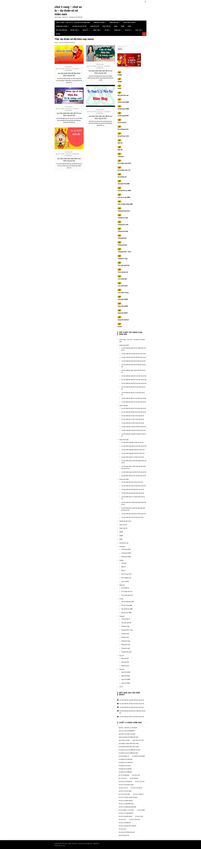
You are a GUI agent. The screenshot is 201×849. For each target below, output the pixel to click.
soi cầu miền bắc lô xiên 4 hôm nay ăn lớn (132, 423)
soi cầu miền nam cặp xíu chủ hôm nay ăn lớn (133, 486)
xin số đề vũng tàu (124, 835)
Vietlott (85, 30)
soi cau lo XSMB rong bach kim (127, 807)
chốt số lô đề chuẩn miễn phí (127, 730)
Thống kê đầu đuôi (124, 211)
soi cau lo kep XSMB (124, 794)
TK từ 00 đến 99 (123, 272)
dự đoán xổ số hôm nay (125, 769)
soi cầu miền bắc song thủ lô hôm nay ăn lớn (133, 430)
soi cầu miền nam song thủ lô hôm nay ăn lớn (133, 513)
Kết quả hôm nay (61, 30)
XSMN (122, 26)
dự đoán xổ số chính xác (126, 762)
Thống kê (117, 30)
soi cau (63, 845)
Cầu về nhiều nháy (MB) (125, 204)
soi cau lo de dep (140, 781)
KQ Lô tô (127, 30)
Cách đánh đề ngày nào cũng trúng (129, 746)
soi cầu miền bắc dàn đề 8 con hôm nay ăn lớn (133, 383)
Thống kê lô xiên (123, 224)
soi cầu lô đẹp (139, 816)
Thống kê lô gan (123, 218)
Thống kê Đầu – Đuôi (124, 252)
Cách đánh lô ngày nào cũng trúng (129, 743)
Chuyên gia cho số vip (79, 26)
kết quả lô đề (136, 775)
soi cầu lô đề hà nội (134, 819)
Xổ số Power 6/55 (123, 136)
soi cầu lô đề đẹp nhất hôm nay (127, 826)
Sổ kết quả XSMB (123, 102)
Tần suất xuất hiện (124, 265)
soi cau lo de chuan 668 (125, 781)
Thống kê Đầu (122, 238)
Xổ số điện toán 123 (124, 170)
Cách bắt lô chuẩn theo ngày (127, 734)
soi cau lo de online (136, 788)
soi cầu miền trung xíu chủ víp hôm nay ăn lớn (133, 475)
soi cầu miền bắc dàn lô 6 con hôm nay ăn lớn (133, 402)
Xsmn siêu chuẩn (61, 26)
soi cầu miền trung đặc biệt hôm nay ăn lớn (133, 449)
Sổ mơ (58, 34)
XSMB (115, 26)
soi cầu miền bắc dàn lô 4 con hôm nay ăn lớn (133, 398)
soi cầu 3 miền (141, 810)
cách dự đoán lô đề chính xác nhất (129, 737)
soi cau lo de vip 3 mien (125, 791)
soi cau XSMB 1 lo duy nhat (126, 810)
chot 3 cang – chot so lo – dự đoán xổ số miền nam (68, 10)
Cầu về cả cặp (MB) (124, 197)
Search (120, 49)
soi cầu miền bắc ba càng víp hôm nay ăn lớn (133, 353)
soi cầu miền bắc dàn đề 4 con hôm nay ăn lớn (133, 376)
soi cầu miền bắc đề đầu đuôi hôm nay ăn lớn (133, 412)
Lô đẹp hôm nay (134, 778)
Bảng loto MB (125, 665)
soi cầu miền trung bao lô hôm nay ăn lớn (132, 442)
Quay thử (138, 30)
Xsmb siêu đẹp (113, 22)
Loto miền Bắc (122, 279)
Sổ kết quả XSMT (123, 115)
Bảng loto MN (125, 662)
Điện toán (96, 30)
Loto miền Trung (123, 292)
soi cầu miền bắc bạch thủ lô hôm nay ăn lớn (133, 361)
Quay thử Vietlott (123, 320)
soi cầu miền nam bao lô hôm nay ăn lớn (132, 482)
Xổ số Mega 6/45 (123, 129)
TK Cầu (107, 30)
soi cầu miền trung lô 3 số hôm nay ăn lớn (132, 457)
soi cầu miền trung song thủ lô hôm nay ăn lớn (133, 472)
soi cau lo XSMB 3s (138, 794)
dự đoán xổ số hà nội (125, 765)
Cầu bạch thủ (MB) (124, 184)
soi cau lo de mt (123, 788)
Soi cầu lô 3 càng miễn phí (126, 813)
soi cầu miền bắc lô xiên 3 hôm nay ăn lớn (132, 419)
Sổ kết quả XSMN (123, 109)
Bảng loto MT (125, 658)
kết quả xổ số (123, 778)
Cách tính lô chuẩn (124, 740)
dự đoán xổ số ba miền (138, 756)
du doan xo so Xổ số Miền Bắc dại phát (129, 750)
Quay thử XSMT (123, 313)
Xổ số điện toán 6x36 (124, 163)
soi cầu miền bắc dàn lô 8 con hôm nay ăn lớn (133, 408)
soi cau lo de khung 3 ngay (126, 784)
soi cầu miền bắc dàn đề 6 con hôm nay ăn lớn (133, 379)
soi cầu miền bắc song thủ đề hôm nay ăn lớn (133, 426)
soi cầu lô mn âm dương (125, 816)
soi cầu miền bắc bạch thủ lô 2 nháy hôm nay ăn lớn (132, 712)
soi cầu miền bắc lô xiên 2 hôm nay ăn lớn (132, 415)
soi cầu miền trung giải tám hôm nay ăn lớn (132, 453)
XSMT (129, 26)
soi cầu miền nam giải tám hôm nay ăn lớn (132, 493)
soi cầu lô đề (122, 819)
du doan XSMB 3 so (124, 756)
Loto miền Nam (123, 286)
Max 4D (120, 150)
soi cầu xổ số (122, 829)
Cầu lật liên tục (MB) (124, 190)
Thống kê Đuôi (122, 245)
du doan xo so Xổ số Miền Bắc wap (128, 753)
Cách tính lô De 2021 (138, 740)
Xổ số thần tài (122, 177)
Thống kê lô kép (123, 231)
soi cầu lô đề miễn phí (125, 822)
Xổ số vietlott (122, 122)
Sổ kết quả (74, 30)
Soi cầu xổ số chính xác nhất (127, 832)
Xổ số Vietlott (125, 581)
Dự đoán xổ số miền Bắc (125, 772)
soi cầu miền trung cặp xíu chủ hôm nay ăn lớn (133, 446)
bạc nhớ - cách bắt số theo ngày (128, 727)
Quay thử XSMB (123, 299)
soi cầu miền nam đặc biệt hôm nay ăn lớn (132, 489)
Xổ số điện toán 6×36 (127, 595)
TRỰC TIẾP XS (106, 26)
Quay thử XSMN (123, 306)
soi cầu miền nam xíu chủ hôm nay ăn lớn (132, 517)
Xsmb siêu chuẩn (98, 22)
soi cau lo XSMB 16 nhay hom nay (128, 797)
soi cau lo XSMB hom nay (126, 800)
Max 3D (120, 143)
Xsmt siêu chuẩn (128, 22)
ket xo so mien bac (124, 775)
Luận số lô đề (94, 26)
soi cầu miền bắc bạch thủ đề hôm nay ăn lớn (133, 357)
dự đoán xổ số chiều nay (125, 759)
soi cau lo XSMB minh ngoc (126, 803)
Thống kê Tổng (122, 258)
